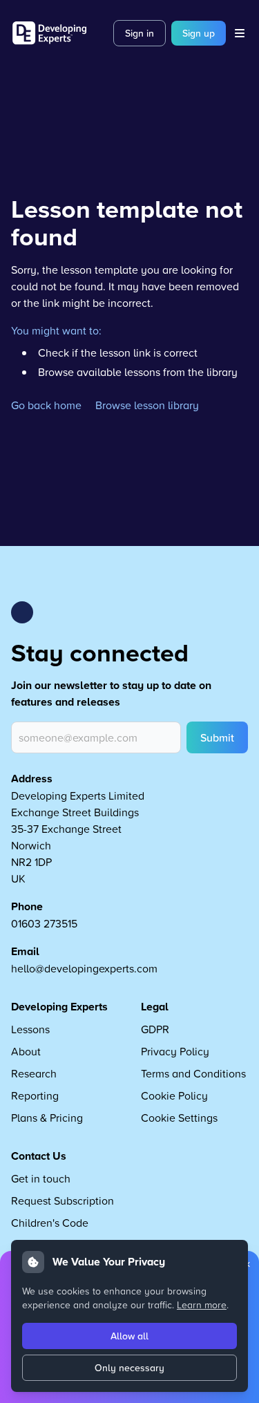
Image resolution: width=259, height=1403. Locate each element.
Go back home (46, 405)
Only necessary (129, 1368)
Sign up (198, 33)
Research (34, 1073)
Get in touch (40, 1178)
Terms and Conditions (193, 1073)
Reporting (35, 1095)
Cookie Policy (174, 1095)
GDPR (155, 1029)
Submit (217, 737)
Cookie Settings (179, 1117)
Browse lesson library (147, 405)
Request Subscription (62, 1200)
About (26, 1051)
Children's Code (49, 1222)
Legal (155, 1007)
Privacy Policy (175, 1051)
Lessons (30, 1029)
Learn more (202, 1304)
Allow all (129, 1336)
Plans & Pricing (47, 1117)
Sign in (139, 33)
